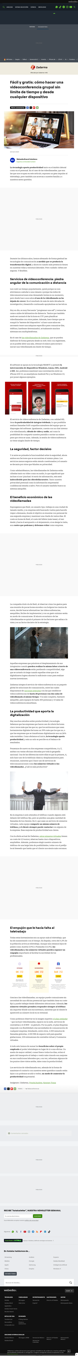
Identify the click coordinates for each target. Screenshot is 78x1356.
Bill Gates (9, 59)
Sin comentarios (18, 108)
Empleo (31, 1269)
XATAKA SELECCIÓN (21, 7)
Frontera (72, 59)
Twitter (74, 7)
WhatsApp (56, 7)
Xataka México (9, 1338)
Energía (31, 1261)
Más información (12, 1354)
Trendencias (8, 1319)
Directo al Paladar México (52, 1338)
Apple (7, 1265)
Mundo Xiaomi (9, 1311)
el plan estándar (60, 1019)
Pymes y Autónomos (22, 1323)
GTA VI (60, 59)
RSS (37, 1231)
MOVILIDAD (42, 7)
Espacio (56, 1257)
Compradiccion (9, 1325)
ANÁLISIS (9, 7)
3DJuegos (22, 1300)
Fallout (25, 59)
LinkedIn (45, 1231)
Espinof (35, 1303)
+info (46, 73)
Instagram (67, 7)
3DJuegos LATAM (24, 1338)
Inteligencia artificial (60, 1265)
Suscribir (37, 1216)
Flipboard (34, 107)
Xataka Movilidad (59, 1261)
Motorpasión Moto (66, 1303)
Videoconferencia (33, 1089)
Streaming (8, 1257)
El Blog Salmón (23, 1319)
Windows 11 (57, 1269)
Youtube (71, 7)
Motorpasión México (65, 1338)
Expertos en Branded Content (26, 162)
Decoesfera (8, 1322)
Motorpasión (65, 1300)
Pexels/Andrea (35, 1082)
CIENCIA (33, 7)
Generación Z (34, 59)
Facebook (27, 107)
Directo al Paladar (52, 1300)
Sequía (17, 59)
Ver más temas (10, 1274)
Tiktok (60, 7)
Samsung (32, 1265)
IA (65, 59)
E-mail (37, 107)
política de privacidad (31, 1220)
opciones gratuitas (32, 690)
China (6, 1269)
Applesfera (8, 1306)
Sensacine (36, 1300)
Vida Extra (22, 1303)
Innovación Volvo (42, 26)
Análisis (31, 1257)
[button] (26, 159)
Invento (43, 59)
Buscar (71, 1282)
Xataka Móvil (9, 1303)
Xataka (7, 1300)
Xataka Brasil (9, 1340)
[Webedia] (73, 1)
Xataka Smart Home (11, 1309)
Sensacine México (38, 1338)
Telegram (63, 7)
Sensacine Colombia (36, 1341)
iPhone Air (52, 59)
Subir (68, 1291)
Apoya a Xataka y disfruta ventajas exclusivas (37, 1240)
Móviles (7, 1261)
